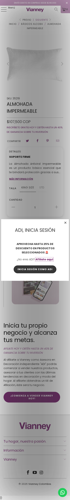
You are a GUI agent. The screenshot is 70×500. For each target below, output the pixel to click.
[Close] (65, 222)
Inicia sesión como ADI (35, 269)
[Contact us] (62, 492)
